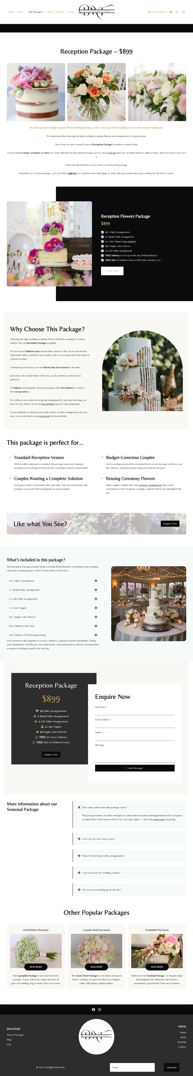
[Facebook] (93, 1010)
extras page (44, 416)
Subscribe (172, 1067)
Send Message (135, 768)
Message (99, 745)
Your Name (101, 707)
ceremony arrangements (150, 485)
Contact (71, 11)
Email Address (103, 719)
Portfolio (59, 11)
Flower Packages (15, 1034)
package (112, 152)
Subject (100, 732)
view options (129, 241)
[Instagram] (99, 1010)
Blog (49, 11)
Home (11, 11)
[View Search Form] (183, 12)
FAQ (9, 1044)
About (183, 1037)
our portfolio (48, 403)
